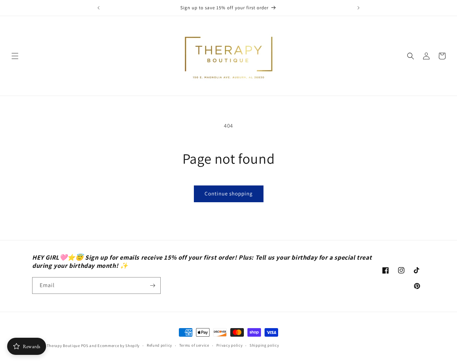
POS (85, 345)
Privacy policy (229, 345)
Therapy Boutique (63, 345)
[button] (15, 56)
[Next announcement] (358, 8)
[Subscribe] (152, 285)
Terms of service (194, 345)
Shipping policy (264, 345)
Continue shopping (229, 193)
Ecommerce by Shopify (118, 345)
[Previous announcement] (98, 8)
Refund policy (159, 345)
